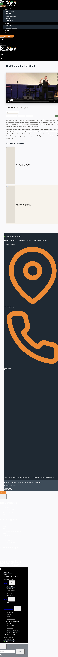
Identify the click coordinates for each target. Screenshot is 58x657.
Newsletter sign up (9, 579)
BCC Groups (6, 538)
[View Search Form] (2, 39)
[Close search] (3, 646)
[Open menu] (1, 59)
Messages (9, 25)
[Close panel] (3, 496)
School (8, 18)
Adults (4, 533)
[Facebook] (6, 489)
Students (5, 526)
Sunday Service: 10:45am (9, 510)
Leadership (9, 13)
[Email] (11, 489)
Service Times (10, 11)
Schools (9, 593)
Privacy (14, 485)
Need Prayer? (6, 507)
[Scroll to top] (1, 492)
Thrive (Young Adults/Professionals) (12, 531)
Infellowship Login (8, 485)
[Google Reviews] (8, 489)
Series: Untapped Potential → (13, 69)
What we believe (11, 590)
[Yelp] (5, 489)
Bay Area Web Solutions (35, 482)
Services (3, 6)
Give (6, 32)
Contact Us (9, 20)
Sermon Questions (11, 28)
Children (5, 524)
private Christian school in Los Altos (26, 477)
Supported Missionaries (9, 542)
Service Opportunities (8, 540)
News (7, 30)
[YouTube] (10, 489)
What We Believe (11, 16)
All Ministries (6, 535)
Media (5, 599)
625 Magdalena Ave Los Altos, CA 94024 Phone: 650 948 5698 (9, 637)
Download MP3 (13, 112)
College (5, 529)
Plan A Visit (7, 36)
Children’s (10, 612)
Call (1, 3)
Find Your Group (8, 609)
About (6, 583)
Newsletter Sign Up (8, 512)
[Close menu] (0, 569)
